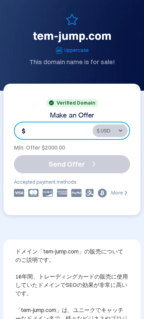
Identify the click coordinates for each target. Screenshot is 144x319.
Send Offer (67, 164)
